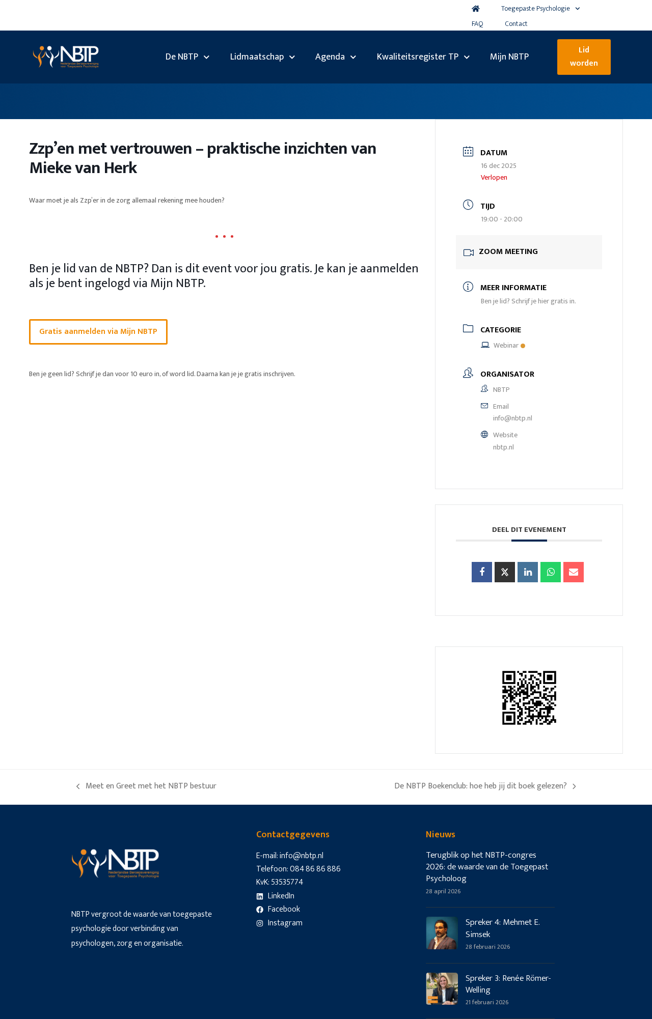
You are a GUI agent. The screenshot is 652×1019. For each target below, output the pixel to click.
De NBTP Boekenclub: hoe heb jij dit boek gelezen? (480, 786)
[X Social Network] (505, 572)
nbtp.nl (503, 447)
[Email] (573, 572)
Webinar (506, 345)
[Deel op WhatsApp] (550, 572)
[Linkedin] (528, 572)
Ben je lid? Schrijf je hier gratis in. (528, 301)
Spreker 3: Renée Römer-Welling (508, 984)
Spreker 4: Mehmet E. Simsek (503, 928)
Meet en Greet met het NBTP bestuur (146, 786)
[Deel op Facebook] (482, 572)
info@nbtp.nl (512, 418)
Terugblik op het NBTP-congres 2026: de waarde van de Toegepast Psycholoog (487, 867)
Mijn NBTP (509, 57)
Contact (516, 24)
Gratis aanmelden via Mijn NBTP (98, 331)
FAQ (477, 24)
